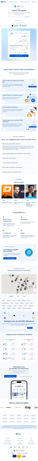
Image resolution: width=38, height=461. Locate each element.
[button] (34, 1)
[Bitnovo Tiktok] (23, 447)
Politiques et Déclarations (7, 443)
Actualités (31, 440)
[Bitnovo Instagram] (11, 447)
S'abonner (30, 327)
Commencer (27, 16)
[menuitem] (10, 2)
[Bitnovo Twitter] (15, 447)
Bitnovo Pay (8, 438)
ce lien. (23, 428)
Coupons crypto (7, 440)
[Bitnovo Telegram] (27, 447)
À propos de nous (20, 440)
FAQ (31, 438)
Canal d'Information (31, 443)
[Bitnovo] (3, 2)
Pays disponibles (20, 443)
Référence (20, 438)
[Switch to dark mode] (32, 2)
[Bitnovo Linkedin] (19, 447)
